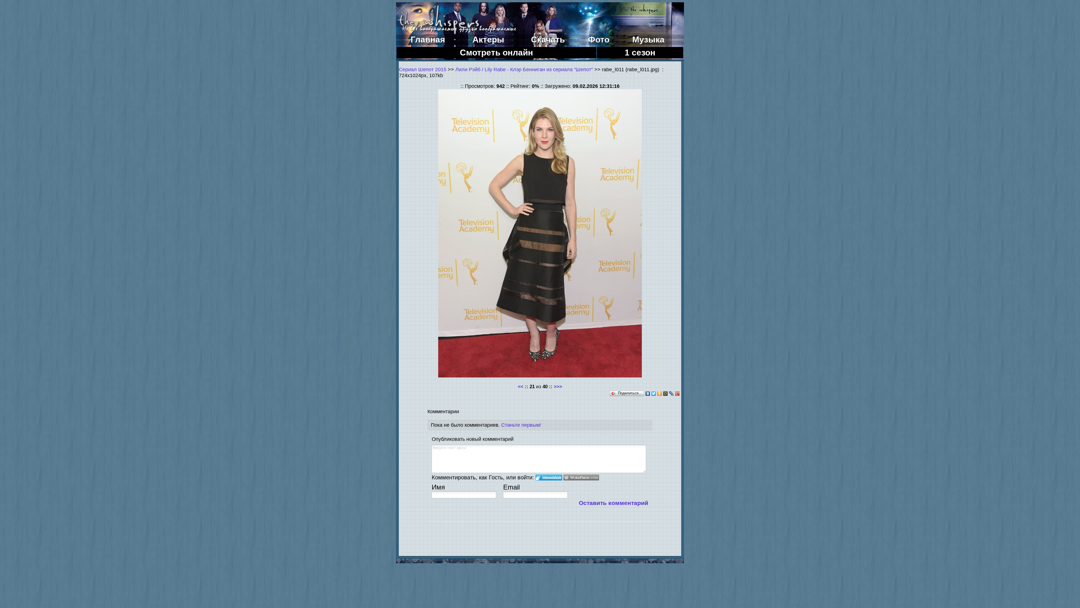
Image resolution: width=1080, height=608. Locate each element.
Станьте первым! (521, 425)
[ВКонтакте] (648, 393)
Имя (438, 487)
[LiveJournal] (671, 393)
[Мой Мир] (666, 393)
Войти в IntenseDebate (549, 477)
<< (520, 386)
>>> (558, 386)
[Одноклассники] (660, 393)
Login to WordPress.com (581, 477)
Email (511, 487)
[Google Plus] (677, 393)
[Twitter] (654, 393)
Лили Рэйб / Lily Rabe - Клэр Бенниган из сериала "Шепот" (524, 69)
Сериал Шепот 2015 (422, 69)
